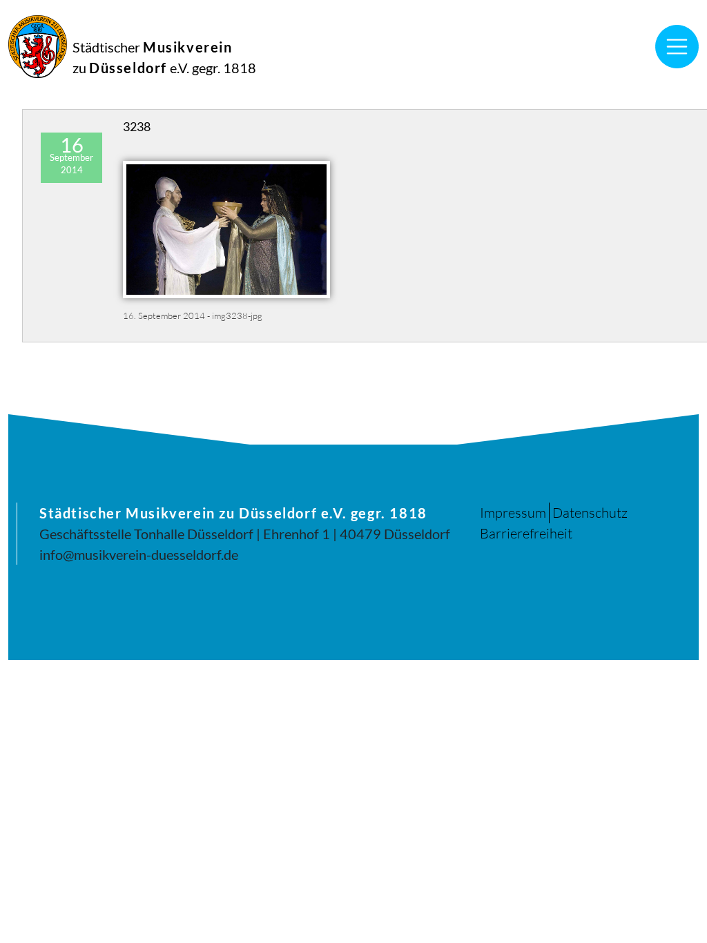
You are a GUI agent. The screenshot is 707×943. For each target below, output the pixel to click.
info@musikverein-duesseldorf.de (138, 554)
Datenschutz (590, 512)
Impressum (513, 512)
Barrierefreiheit (526, 533)
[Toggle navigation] (677, 47)
